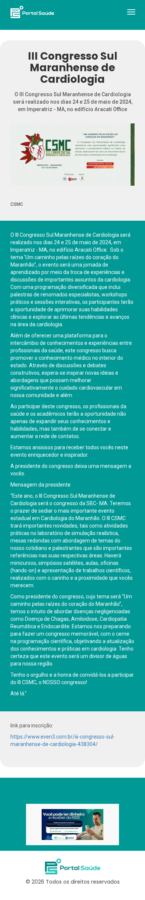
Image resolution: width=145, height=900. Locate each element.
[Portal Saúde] (32, 12)
